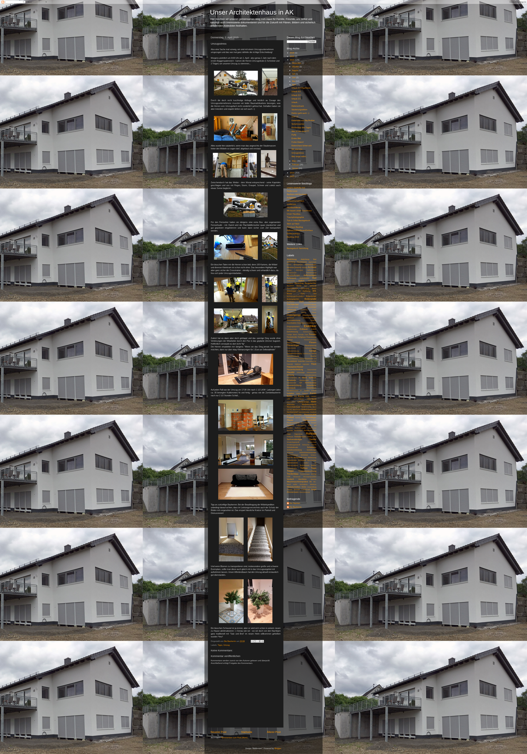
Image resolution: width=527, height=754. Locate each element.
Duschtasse (301, 323)
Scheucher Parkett (309, 445)
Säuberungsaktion (299, 110)
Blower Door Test (301, 294)
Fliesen (312, 342)
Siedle (305, 457)
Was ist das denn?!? (300, 131)
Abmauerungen (310, 265)
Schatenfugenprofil (293, 442)
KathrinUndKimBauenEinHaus (300, 230)
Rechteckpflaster (310, 430)
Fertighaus (302, 337)
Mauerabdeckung (293, 407)
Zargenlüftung (311, 487)
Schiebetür (311, 447)
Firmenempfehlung (310, 340)
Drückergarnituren (309, 318)
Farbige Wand (292, 334)
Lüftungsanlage (303, 402)
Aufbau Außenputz (295, 270)
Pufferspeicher (301, 425)
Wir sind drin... (297, 149)
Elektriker (310, 326)
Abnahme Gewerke (294, 267)
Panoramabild (310, 415)
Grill (315, 358)
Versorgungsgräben (309, 476)
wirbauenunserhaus (295, 201)
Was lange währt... (299, 156)
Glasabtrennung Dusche (301, 356)
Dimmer (303, 312)
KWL (307, 396)
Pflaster (290, 420)
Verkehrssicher (297, 124)
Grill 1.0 (294, 117)
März (294, 161)
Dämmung (291, 310)
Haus (313, 364)
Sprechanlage (311, 460)
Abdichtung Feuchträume (297, 262)
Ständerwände (292, 463)
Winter (304, 487)
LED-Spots (311, 399)
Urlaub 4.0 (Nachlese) (301, 88)
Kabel (298, 393)
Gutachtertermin (310, 361)
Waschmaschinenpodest (297, 482)
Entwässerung (291, 329)
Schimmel (290, 452)
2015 (292, 60)
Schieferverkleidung (294, 450)
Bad (314, 278)
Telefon (313, 465)
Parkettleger (311, 417)
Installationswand (292, 390)
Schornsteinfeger (292, 455)
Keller (290, 396)
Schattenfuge (312, 442)
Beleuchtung (305, 288)
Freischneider (291, 348)
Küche (301, 396)
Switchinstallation (292, 465)
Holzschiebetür (292, 378)
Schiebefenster (292, 447)
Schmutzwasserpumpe (307, 452)
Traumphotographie (295, 217)
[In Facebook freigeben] (260, 641)
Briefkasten (290, 302)
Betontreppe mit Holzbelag (298, 291)
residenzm (291, 204)
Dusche (313, 320)
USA (288, 477)
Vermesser (296, 476)
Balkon (301, 281)
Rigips (289, 434)
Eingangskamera (293, 327)
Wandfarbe (302, 479)
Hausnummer (311, 369)
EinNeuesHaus (293, 234)
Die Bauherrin (296, 507)
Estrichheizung (292, 332)
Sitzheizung (312, 458)
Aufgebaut (291, 198)
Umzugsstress (297, 153)
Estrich (313, 329)
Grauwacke (309, 359)
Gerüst (313, 354)
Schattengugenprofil (293, 445)
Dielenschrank (297, 106)
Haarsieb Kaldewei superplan (298, 364)
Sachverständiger (294, 439)
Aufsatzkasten (291, 272)
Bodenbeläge (311, 296)
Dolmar (314, 312)
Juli (293, 74)
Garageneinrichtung (294, 354)
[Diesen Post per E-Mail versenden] (252, 641)
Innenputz (291, 388)
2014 (292, 173)
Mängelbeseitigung (309, 404)
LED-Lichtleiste (299, 399)
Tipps (220, 645)
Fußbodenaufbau (310, 348)
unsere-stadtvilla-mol (296, 188)
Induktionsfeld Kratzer (307, 380)
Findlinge (290, 340)
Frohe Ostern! (297, 142)
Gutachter (301, 361)
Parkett (290, 417)
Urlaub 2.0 (296, 99)
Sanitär (312, 439)
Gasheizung (307, 353)
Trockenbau (292, 474)
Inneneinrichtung (294, 385)
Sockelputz (302, 460)
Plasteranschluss (293, 423)
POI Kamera (305, 423)
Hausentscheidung (295, 370)
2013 (292, 176)
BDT (305, 286)
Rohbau (311, 433)
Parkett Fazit (299, 417)
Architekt (312, 267)
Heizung (290, 375)
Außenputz (291, 278)
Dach (301, 302)
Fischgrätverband (293, 343)
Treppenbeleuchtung (307, 471)
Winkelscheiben (293, 487)
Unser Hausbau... (294, 214)
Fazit (306, 334)
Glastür (301, 358)
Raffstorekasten (300, 428)
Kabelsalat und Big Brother (303, 120)
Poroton (313, 423)
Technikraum (304, 465)
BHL (314, 291)
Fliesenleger (293, 345)
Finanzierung (311, 337)
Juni (294, 77)
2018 (292, 53)
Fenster (312, 334)
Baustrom (290, 286)
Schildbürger (311, 450)
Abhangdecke (298, 264)
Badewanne (291, 281)
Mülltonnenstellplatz (308, 409)
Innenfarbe (311, 385)
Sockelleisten (292, 460)
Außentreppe (304, 278)
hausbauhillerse (294, 207)
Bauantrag (299, 283)
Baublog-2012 (293, 237)
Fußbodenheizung (293, 351)
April (294, 85)
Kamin (313, 393)
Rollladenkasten (300, 437)
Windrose (313, 484)
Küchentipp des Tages (301, 128)
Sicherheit (298, 458)
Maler (313, 401)
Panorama (298, 415)
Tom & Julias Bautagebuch (298, 220)
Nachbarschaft (292, 412)
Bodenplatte (310, 299)
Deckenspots (291, 312)
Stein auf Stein (293, 224)
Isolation (290, 393)
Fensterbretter (292, 337)
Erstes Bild (296, 138)
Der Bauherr (295, 503)
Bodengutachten (293, 299)
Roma (309, 437)
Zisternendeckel (304, 492)
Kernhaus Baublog (295, 227)
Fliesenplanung (310, 345)
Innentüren (311, 388)
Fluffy (293, 135)
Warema (313, 479)
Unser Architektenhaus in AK (252, 12)
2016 (292, 56)
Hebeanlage (301, 372)
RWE (314, 436)
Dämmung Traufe (308, 310)
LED (288, 399)
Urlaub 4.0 (296, 91)
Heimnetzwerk (311, 372)
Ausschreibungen (293, 275)
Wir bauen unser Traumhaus (299, 211)
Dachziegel (312, 307)
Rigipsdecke (298, 434)
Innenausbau (310, 383)
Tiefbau (304, 468)
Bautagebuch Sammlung (297, 248)
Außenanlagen (310, 275)
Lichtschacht (291, 402)
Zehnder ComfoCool (302, 490)
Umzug (226, 645)
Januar (295, 168)
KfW (295, 396)
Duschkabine (292, 323)
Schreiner (304, 455)
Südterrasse (292, 191)
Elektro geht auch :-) (300, 113)
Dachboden (312, 302)
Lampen (313, 396)
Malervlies (291, 404)
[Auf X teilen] (257, 641)
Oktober (296, 67)
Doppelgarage (294, 315)
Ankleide (304, 267)
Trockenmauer (305, 474)
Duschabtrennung (293, 320)
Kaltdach (305, 393)
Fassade (301, 334)
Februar (296, 165)
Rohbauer (290, 436)
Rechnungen (298, 430)
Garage (312, 350)
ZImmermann (293, 492)
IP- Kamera (304, 390)
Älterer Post (274, 732)
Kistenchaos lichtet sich (301, 146)
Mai (294, 81)
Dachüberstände (310, 305)
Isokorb (313, 390)
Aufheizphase (311, 270)
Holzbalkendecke (310, 375)
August (295, 70)
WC (310, 482)
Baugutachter (310, 283)
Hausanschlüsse (295, 366)
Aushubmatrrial (311, 272)
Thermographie (292, 468)
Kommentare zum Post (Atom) (234, 738)
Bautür (299, 286)
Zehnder (289, 489)
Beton (314, 288)
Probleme (290, 425)
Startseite (246, 732)
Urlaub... (295, 102)
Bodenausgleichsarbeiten (295, 296)
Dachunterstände (292, 307)
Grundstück (292, 361)
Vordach (290, 479)
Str (315, 463)
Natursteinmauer (303, 412)
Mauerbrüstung (306, 407)
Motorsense (297, 409)
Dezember (297, 63)
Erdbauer (304, 329)
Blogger (277, 748)
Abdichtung (292, 259)
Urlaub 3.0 (296, 95)
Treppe (290, 471)
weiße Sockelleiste (300, 484)
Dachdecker (293, 304)
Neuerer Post (218, 732)
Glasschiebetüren (293, 358)
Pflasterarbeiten (309, 420)
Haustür (291, 372)
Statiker (306, 463)
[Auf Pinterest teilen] (262, 641)
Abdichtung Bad (308, 259)
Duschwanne (311, 323)
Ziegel (313, 489)
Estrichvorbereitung (309, 332)
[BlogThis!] (254, 641)
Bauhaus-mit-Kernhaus (297, 194)
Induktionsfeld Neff (294, 383)
